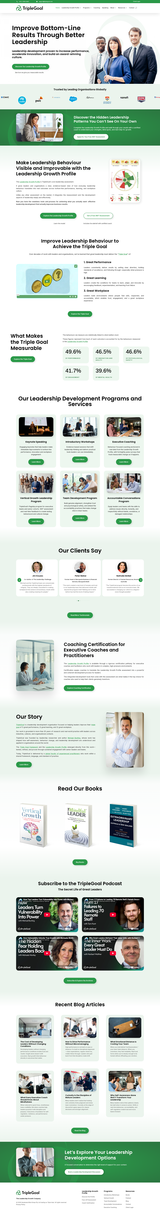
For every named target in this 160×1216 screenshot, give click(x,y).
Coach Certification (88, 1203)
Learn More (36, 462)
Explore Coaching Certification (79, 688)
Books (128, 1195)
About (112, 8)
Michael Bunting (74, 738)
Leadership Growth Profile (70, 8)
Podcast (128, 1198)
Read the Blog (80, 1131)
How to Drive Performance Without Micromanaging (77, 1042)
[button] (19, 580)
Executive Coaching (110, 1207)
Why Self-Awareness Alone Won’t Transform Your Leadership (123, 1097)
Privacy (18, 1204)
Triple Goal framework (29, 747)
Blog (127, 1201)
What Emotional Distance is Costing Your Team (123, 1042)
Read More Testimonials (80, 615)
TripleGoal (20, 725)
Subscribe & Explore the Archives (80, 981)
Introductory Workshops (111, 1195)
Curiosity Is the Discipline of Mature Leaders (78, 1096)
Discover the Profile (88, 1197)
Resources (121, 8)
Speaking (105, 8)
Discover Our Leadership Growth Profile (30, 66)
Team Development (110, 1201)
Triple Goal (122, 254)
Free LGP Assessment (89, 1200)
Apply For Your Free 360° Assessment (91, 137)
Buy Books (80, 862)
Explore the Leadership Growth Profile (58, 216)
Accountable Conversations (113, 1204)
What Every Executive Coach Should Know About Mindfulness (34, 1099)
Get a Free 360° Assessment (98, 216)
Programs (86, 8)
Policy (23, 1204)
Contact (131, 8)
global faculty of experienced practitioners (62, 754)
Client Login (136, 1)
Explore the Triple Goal (80, 314)
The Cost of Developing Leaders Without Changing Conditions (33, 1043)
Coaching (97, 8)
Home (58, 8)
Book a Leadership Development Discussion (84, 1172)
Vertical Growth (109, 1198)
